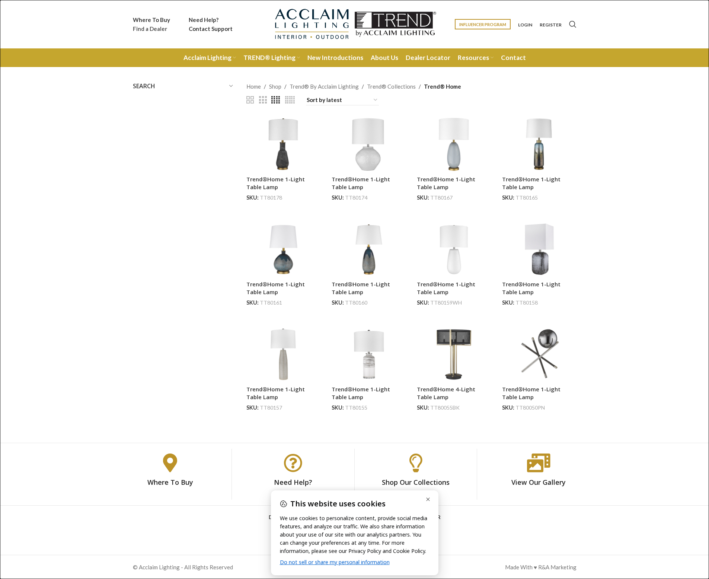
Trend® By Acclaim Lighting (324, 86)
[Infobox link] (151, 24)
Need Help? (293, 482)
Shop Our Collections (416, 482)
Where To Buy (170, 482)
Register (551, 25)
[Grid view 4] (275, 100)
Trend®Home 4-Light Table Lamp (446, 393)
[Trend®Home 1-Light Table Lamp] (283, 144)
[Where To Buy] (170, 463)
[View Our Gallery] (538, 463)
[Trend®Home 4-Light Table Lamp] (454, 354)
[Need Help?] (293, 463)
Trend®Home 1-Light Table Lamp (275, 183)
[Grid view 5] (290, 100)
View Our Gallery (538, 482)
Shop (275, 86)
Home (253, 86)
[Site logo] (354, 23)
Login (525, 25)
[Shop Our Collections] (415, 463)
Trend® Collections (391, 86)
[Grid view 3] (262, 100)
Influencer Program (482, 24)
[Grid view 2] (250, 100)
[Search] (572, 24)
